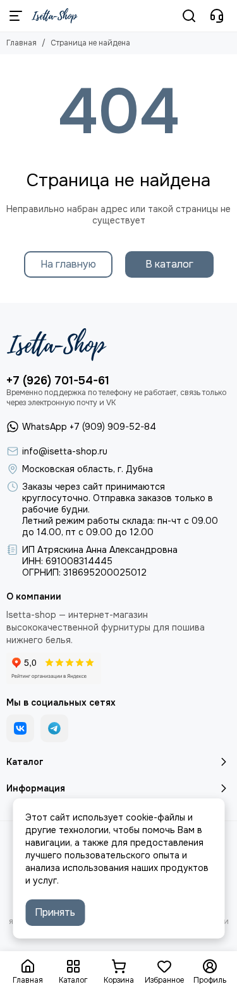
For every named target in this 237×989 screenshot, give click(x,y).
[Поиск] (189, 16)
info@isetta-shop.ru (64, 451)
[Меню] (16, 16)
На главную (68, 264)
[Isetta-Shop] (55, 15)
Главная (21, 43)
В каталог (169, 264)
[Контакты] (217, 16)
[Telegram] (54, 728)
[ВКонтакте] (20, 728)
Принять (55, 912)
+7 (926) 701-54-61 (57, 381)
